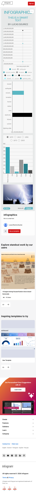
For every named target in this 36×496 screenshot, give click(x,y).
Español (21, 447)
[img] (8, 160)
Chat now (15, 444)
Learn (4, 430)
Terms (4, 477)
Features (5, 423)
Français (26, 447)
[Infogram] (7, 3)
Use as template (14, 231)
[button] (13, 69)
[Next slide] (8, 305)
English (4, 447)
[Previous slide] (3, 305)
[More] (32, 11)
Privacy (11, 477)
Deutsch (9, 447)
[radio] (10, 137)
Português (15, 447)
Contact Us (6, 444)
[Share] (5, 231)
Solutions (5, 427)
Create (4, 419)
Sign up (31, 3)
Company (5, 434)
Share (7, 208)
